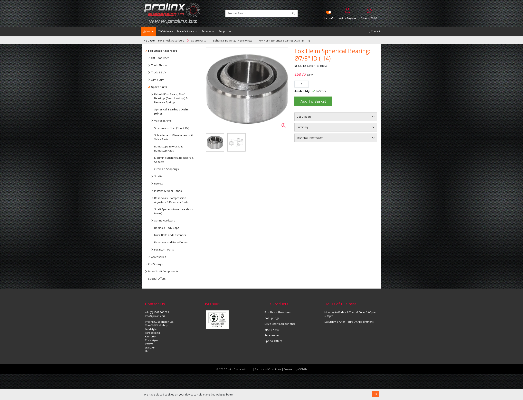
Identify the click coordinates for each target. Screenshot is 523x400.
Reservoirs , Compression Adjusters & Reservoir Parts (171, 200)
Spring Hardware (164, 220)
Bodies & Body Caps (166, 228)
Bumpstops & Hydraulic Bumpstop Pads (168, 148)
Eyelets (158, 183)
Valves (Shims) (163, 120)
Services (206, 31)
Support (223, 31)
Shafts (158, 176)
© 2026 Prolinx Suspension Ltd (234, 369)
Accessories (158, 257)
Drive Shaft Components (163, 271)
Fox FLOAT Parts (164, 249)
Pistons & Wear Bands (168, 191)
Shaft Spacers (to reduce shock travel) (173, 211)
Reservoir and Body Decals (171, 242)
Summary (302, 127)
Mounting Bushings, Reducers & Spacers (173, 160)
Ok (375, 394)
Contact (375, 31)
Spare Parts (159, 87)
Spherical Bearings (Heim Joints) (171, 111)
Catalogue (167, 31)
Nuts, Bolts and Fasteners (170, 235)
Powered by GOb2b (295, 369)
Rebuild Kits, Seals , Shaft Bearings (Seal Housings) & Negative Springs (171, 98)
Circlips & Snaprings (166, 169)
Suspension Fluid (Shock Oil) (171, 128)
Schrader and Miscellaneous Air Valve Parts (174, 137)
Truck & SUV (158, 72)
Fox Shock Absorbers (162, 51)
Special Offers (157, 278)
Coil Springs (155, 264)
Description (304, 116)
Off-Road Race (160, 58)
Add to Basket (313, 101)
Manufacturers (185, 31)
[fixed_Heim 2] (247, 88)
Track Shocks (159, 65)
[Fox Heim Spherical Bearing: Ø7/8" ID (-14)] (236, 142)
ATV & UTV (157, 80)
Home (150, 31)
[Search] (293, 13)
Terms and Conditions (268, 369)
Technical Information (310, 137)
